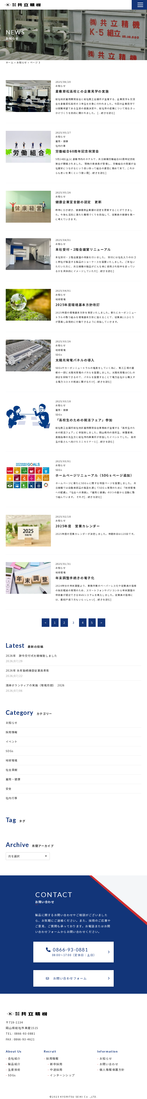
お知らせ (22, 62)
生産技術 (14, 1069)
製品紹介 (14, 1064)
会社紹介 (14, 1058)
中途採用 (56, 1069)
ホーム (9, 62)
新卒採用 (56, 1064)
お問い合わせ (109, 1064)
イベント (12, 741)
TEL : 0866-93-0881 (20, 1033)
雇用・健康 (13, 779)
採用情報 (12, 732)
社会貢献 (12, 770)
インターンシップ (62, 1075)
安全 (9, 788)
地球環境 (12, 760)
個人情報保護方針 (112, 1069)
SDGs (10, 751)
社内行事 (12, 798)
